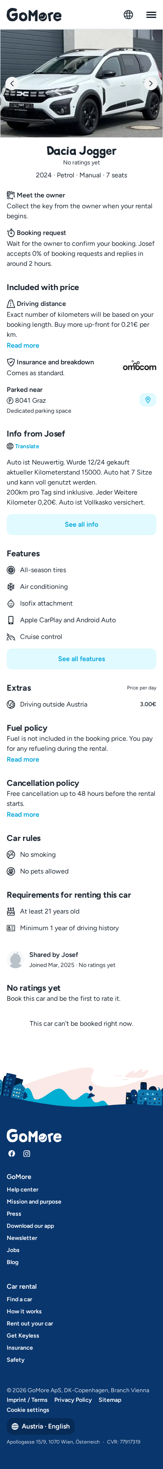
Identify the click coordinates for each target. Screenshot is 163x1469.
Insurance (20, 1347)
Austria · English (46, 1426)
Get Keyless (23, 1335)
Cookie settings (28, 1409)
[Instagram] (27, 1153)
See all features (81, 659)
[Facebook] (12, 1153)
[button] (81, 400)
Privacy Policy (73, 1399)
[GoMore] (34, 14)
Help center (22, 1189)
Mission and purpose (34, 1201)
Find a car (19, 1299)
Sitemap (110, 1399)
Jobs (13, 1250)
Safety (16, 1359)
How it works (24, 1311)
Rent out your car (30, 1323)
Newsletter (22, 1238)
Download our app (30, 1225)
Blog (12, 1262)
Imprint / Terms (27, 1399)
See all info (81, 524)
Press (14, 1213)
